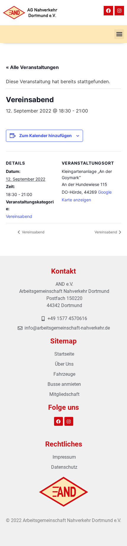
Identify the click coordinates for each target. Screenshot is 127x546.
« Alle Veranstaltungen (32, 67)
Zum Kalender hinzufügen (45, 135)
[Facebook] (108, 10)
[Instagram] (119, 10)
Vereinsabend (19, 216)
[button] (119, 34)
